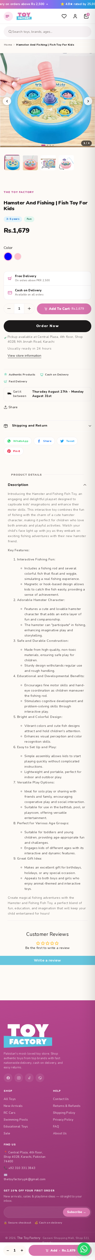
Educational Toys (16, 1127)
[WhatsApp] (40, 1077)
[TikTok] (29, 1077)
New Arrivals (13, 1106)
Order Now (47, 326)
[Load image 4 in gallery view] (66, 163)
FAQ (56, 1127)
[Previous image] (7, 101)
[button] (47, 425)
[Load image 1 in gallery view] (12, 163)
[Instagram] (18, 1077)
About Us (60, 1133)
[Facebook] (8, 1077)
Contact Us (61, 1099)
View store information (24, 355)
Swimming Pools (16, 1120)
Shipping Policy (64, 1113)
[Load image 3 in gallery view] (48, 163)
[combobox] (51, 31)
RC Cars (9, 1113)
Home (8, 45)
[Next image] (88, 101)
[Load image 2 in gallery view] (30, 163)
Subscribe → (76, 1212)
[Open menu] (8, 16)
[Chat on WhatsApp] (83, 1249)
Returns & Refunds (66, 1106)
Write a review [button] (47, 960)
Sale (7, 1133)
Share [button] (13, 407)
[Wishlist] (64, 16)
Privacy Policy (63, 1120)
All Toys (10, 1099)
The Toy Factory (29, 1238)
